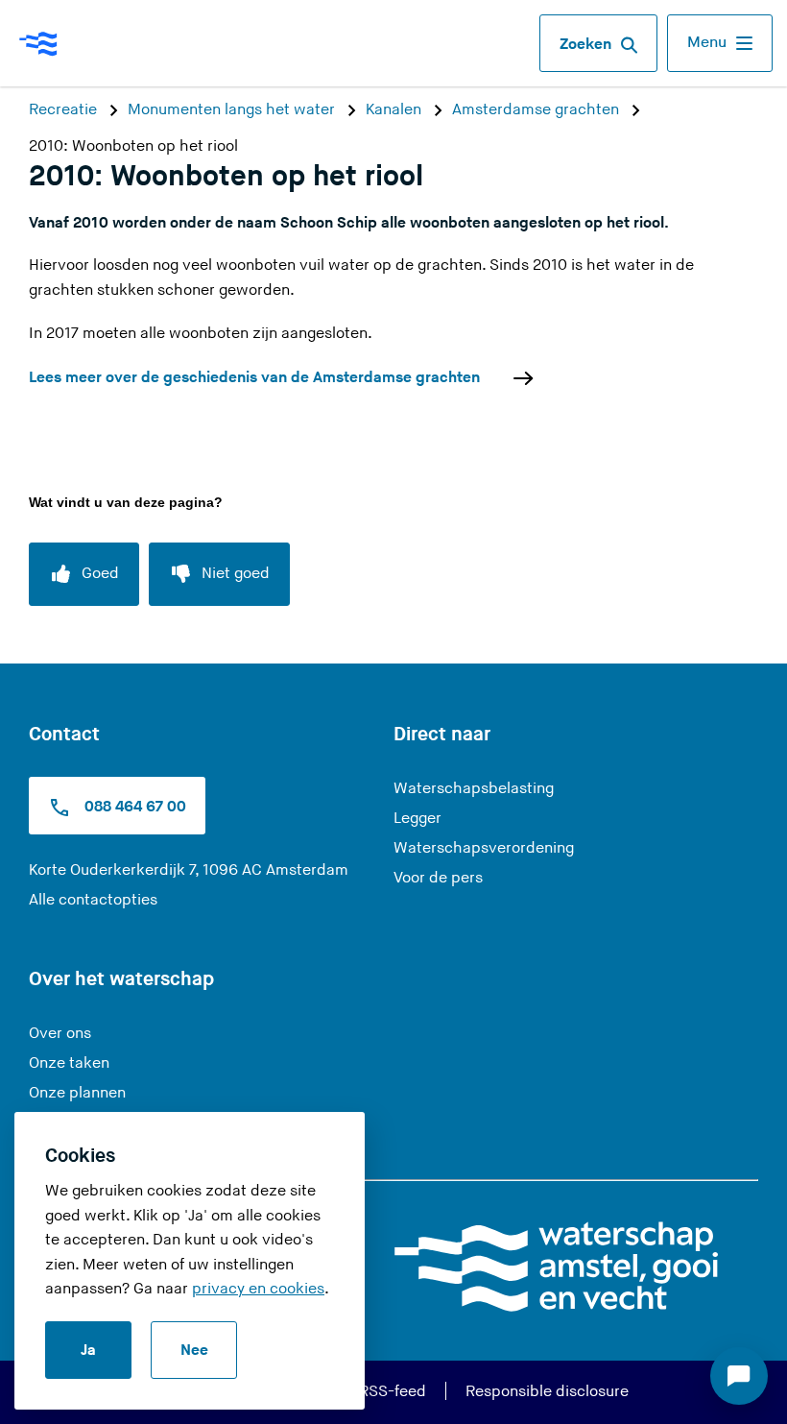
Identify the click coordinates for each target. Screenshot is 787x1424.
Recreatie (65, 110)
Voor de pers (438, 878)
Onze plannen (77, 1093)
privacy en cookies (258, 1289)
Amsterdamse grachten (537, 110)
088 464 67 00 (133, 808)
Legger (417, 818)
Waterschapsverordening (484, 848)
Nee (194, 1350)
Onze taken (69, 1063)
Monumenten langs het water (233, 110)
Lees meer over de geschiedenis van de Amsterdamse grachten (254, 378)
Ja (88, 1350)
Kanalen (395, 110)
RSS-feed (392, 1392)
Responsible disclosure (547, 1392)
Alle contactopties (93, 900)
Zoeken (585, 45)
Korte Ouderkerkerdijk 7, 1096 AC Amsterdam (188, 870)
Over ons (60, 1034)
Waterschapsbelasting (474, 789)
